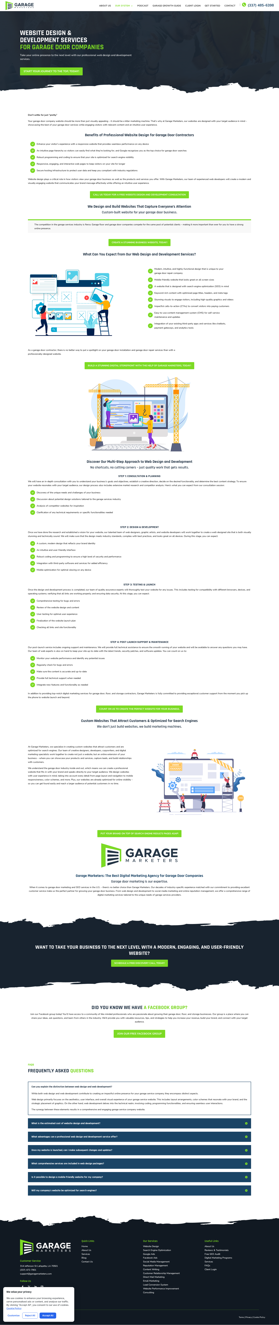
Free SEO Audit (212, 1254)
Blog (84, 1257)
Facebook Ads (150, 1257)
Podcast (142, 6)
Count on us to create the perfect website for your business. (139, 709)
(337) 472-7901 (28, 1269)
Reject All (30, 1315)
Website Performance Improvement (161, 1288)
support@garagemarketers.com (36, 1273)
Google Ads (149, 1254)
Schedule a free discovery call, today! (139, 963)
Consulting (148, 1292)
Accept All (47, 1315)
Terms (241, 1317)
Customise (14, 1315)
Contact (229, 6)
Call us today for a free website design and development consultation (139, 194)
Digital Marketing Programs (218, 1257)
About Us (105, 6)
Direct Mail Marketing (154, 1277)
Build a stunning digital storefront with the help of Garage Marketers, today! (139, 365)
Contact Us (87, 1261)
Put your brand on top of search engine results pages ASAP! (139, 833)
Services (86, 1254)
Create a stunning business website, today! (139, 242)
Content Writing (151, 1269)
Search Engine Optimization (157, 1250)
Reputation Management (155, 1265)
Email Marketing (151, 1280)
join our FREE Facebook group (139, 1034)
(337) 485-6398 (261, 6)
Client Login (193, 6)
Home (85, 1246)
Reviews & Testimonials (217, 1250)
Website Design (151, 1246)
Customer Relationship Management (161, 1273)
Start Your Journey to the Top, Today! (51, 71)
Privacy (248, 1317)
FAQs (207, 1265)
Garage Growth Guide (167, 6)
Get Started (212, 6)
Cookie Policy (259, 1317)
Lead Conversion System (155, 1284)
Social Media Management (156, 1261)
